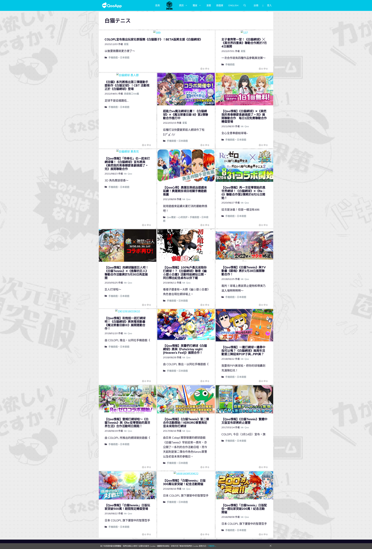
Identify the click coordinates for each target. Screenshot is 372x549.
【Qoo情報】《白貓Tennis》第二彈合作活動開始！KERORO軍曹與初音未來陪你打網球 (186, 422)
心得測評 (182, 217)
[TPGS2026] (169, 5)
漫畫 (208, 5)
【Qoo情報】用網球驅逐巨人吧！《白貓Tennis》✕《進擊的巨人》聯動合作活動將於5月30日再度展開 (127, 273)
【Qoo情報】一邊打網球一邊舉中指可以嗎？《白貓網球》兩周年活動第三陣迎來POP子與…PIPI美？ (243, 350)
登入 (269, 5)
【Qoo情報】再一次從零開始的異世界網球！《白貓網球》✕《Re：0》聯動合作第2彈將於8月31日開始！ (243, 193)
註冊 (256, 5)
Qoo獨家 (171, 217)
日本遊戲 (124, 57)
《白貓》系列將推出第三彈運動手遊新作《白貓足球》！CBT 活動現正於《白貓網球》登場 (127, 85)
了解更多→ (212, 546)
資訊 (181, 5)
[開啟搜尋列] (244, 5)
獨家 (195, 5)
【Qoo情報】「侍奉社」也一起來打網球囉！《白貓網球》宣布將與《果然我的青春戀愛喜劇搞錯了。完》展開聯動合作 (127, 164)
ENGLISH (233, 5)
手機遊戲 (113, 57)
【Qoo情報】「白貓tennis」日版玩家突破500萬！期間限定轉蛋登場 (127, 507)
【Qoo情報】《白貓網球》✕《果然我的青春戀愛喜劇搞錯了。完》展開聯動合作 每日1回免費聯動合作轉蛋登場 (244, 116)
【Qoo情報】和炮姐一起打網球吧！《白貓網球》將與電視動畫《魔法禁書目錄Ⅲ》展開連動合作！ (125, 323)
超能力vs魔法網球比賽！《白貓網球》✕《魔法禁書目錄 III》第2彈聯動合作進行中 (185, 114)
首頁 (157, 5)
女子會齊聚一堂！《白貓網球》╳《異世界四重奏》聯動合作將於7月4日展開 (244, 43)
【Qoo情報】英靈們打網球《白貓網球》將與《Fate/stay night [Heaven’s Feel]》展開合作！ (185, 349)
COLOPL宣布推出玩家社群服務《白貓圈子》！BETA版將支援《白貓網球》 (153, 39)
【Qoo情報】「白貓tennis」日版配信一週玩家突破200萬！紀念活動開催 (244, 508)
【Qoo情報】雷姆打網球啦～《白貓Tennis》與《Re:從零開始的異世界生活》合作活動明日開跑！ (127, 422)
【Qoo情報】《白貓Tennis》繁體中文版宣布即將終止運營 (244, 420)
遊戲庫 (219, 5)
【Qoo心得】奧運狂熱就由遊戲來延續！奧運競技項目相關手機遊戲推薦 (185, 191)
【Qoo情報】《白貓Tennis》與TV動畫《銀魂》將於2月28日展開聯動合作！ (243, 271)
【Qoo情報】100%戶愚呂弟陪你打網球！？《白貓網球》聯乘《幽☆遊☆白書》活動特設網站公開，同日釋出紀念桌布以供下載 (185, 273)
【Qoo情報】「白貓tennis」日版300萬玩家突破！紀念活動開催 (184, 482)
